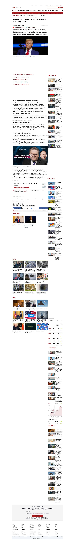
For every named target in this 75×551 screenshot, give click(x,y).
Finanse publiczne (23, 532)
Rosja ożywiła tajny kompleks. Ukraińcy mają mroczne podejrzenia (18, 332)
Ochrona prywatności (33, 536)
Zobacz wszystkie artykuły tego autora (18, 201)
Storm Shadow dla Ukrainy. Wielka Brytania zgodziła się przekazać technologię (30, 309)
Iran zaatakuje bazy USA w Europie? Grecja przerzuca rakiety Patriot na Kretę (29, 332)
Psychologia (56, 533)
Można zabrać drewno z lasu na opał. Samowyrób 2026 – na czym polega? (42, 281)
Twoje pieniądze (23, 534)
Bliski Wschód (34, 13)
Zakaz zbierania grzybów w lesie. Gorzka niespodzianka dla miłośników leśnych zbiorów (30, 293)
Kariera (30, 526)
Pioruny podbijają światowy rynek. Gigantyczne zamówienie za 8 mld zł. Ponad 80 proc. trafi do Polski (18, 270)
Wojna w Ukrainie (35, 15)
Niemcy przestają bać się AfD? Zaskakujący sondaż (42, 331)
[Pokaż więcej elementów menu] (62, 10)
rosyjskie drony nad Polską (30, 205)
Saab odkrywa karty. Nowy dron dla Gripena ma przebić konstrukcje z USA (42, 320)
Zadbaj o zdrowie (42, 15)
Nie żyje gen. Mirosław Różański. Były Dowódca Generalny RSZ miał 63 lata (41, 270)
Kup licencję (25, 191)
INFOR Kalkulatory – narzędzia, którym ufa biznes (25, 184)
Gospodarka (23, 529)
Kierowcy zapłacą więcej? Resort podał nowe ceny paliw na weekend (18, 204)
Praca (30, 522)
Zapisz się (37, 515)
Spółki (55, 525)
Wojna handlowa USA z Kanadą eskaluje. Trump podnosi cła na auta (18, 320)
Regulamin (42, 536)
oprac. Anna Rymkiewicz (16, 23)
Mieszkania (39, 525)
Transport (48, 522)
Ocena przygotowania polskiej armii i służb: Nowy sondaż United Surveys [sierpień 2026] (18, 293)
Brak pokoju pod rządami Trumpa (21, 77)
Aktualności (19, 13)
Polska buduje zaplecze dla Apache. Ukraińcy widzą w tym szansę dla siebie (30, 281)
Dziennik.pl (48, 529)
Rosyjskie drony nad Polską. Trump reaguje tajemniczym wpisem (18, 225)
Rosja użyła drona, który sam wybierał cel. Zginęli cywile (42, 308)
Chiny (55, 13)
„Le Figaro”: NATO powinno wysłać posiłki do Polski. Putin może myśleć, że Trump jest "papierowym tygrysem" (30, 226)
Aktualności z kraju (15, 533)
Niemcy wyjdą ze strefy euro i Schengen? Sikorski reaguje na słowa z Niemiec (18, 281)
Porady (56, 534)
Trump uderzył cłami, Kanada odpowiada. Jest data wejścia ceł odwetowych (30, 320)
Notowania (56, 522)
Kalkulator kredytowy (32, 534)
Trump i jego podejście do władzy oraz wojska (24, 74)
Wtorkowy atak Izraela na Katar (21, 79)
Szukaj (61, 7)
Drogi (47, 525)
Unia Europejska (40, 13)
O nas (20, 536)
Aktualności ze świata (16, 534)
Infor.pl (39, 529)
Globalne (14, 532)
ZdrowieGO (57, 529)
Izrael (23, 205)
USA (30, 13)
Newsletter (51, 5)
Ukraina (52, 13)
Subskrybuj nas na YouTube (19, 27)
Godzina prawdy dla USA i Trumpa (21, 84)
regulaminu (38, 513)
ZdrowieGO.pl (46, 5)
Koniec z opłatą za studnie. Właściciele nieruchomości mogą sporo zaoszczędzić (41, 293)
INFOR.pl (32, 5)
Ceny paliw (29, 15)
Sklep (61, 5)
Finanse (22, 527)
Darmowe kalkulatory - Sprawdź (21, 187)
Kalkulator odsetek (32, 533)
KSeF (21, 526)
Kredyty (22, 533)
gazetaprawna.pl (57, 5)
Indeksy (56, 524)
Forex (55, 526)
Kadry (38, 532)
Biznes (22, 522)
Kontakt (14, 536)
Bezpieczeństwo (60, 13)
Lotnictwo (47, 527)
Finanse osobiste (23, 15)
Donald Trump (18, 205)
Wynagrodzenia (32, 525)
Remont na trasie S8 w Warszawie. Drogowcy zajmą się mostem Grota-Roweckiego (30, 270)
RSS (61, 536)
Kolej (47, 526)
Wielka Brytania (46, 13)
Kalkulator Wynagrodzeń (33, 532)
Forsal (13, 17)
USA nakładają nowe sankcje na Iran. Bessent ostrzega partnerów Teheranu (18, 309)
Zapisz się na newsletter (31, 27)
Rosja (27, 13)
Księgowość (39, 533)
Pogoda (47, 534)
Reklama (25, 536)
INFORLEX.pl (41, 5)
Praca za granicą (32, 527)
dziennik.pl (36, 5)
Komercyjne (39, 526)
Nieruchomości (40, 522)
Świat (14, 13)
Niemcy (23, 13)
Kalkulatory (31, 529)
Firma (22, 525)
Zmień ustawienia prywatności (53, 536)
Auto (47, 533)
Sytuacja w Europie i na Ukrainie (21, 81)
